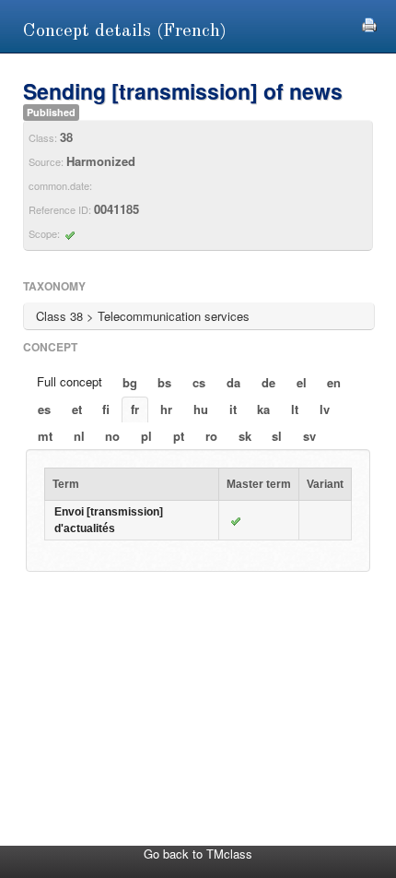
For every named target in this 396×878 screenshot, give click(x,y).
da (233, 382)
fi (106, 409)
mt (45, 436)
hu (200, 409)
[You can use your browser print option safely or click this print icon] (369, 22)
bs (164, 382)
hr (166, 409)
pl (146, 436)
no (112, 436)
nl (79, 436)
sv (309, 436)
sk (245, 436)
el (302, 382)
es (44, 409)
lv (325, 409)
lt (294, 409)
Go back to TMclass (198, 853)
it (233, 409)
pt (178, 436)
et (77, 409)
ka (263, 409)
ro (211, 436)
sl (277, 436)
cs (198, 382)
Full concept (69, 381)
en (334, 382)
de (268, 382)
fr (135, 409)
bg (129, 382)
